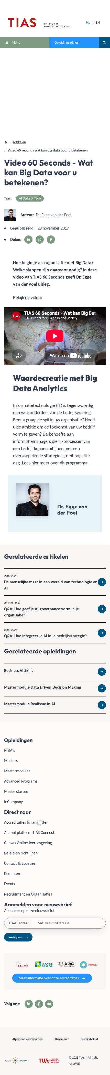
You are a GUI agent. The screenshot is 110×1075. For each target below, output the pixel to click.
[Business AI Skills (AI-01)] (55, 671)
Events (9, 883)
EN (98, 22)
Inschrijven (15, 937)
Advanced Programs (20, 781)
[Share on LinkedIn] (28, 239)
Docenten (12, 873)
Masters (11, 760)
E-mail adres (18, 923)
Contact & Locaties (19, 863)
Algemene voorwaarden (27, 1039)
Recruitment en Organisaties (28, 894)
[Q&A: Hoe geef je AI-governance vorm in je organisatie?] (55, 609)
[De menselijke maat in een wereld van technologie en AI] (55, 582)
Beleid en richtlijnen (21, 853)
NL (88, 22)
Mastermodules (17, 770)
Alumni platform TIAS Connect (29, 832)
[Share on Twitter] (40, 239)
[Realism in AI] (55, 705)
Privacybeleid (89, 1039)
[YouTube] (49, 1004)
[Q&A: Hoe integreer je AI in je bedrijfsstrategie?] (55, 633)
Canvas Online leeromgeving (28, 842)
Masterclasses (16, 791)
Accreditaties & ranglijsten (26, 822)
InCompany (13, 801)
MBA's (9, 750)
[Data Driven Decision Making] (55, 688)
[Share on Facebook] (51, 239)
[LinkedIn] (29, 1004)
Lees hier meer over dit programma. (55, 463)
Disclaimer (62, 1039)
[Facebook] (39, 1004)
